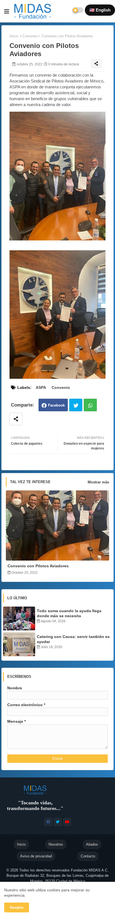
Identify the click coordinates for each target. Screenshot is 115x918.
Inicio (13, 36)
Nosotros (56, 844)
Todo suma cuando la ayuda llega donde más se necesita (69, 613)
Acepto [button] (16, 907)
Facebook (56, 405)
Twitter (75, 405)
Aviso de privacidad (36, 856)
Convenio (29, 36)
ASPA (41, 387)
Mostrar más (98, 482)
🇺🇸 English (100, 10)
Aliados (92, 844)
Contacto (88, 856)
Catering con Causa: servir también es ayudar (73, 639)
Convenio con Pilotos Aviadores (38, 566)
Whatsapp (90, 405)
